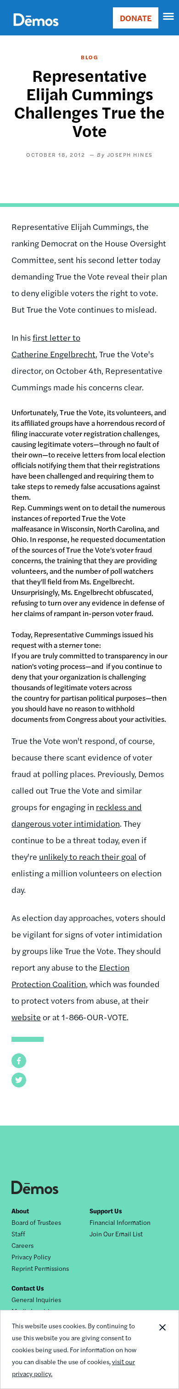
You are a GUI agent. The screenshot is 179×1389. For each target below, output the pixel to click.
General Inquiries (36, 1299)
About (20, 1210)
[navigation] (169, 16)
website (26, 1017)
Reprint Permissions (40, 1268)
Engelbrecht (71, 354)
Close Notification (162, 1349)
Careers (22, 1245)
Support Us (106, 1210)
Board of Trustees (36, 1222)
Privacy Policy (31, 1256)
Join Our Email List (116, 1233)
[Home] (36, 30)
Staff (18, 1233)
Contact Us (27, 1287)
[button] (18, 1060)
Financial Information (120, 1222)
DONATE (135, 17)
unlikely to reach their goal (88, 856)
